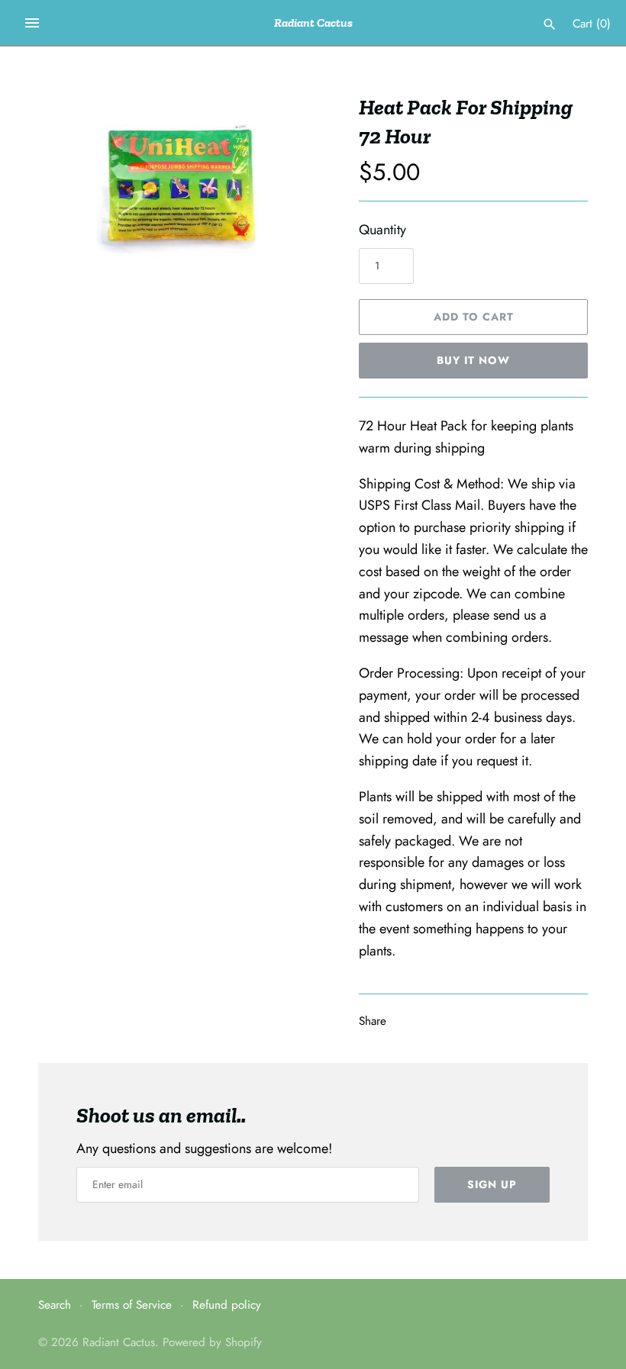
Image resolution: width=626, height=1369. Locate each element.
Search (54, 1305)
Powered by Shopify (212, 1342)
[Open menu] (32, 23)
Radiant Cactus (118, 1342)
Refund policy (226, 1305)
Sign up (492, 1184)
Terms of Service (132, 1305)
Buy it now (473, 360)
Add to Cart (474, 316)
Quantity (382, 230)
